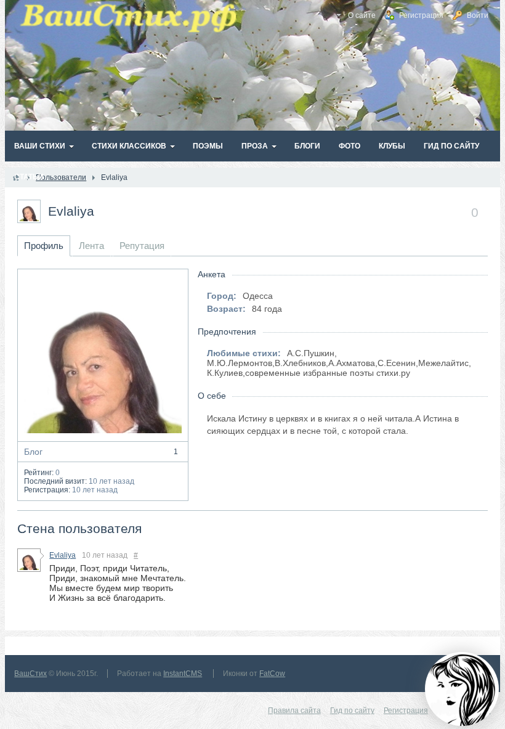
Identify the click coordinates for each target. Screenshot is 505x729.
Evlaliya (71, 211)
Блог (101, 452)
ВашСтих (30, 673)
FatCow (272, 673)
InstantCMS (182, 673)
